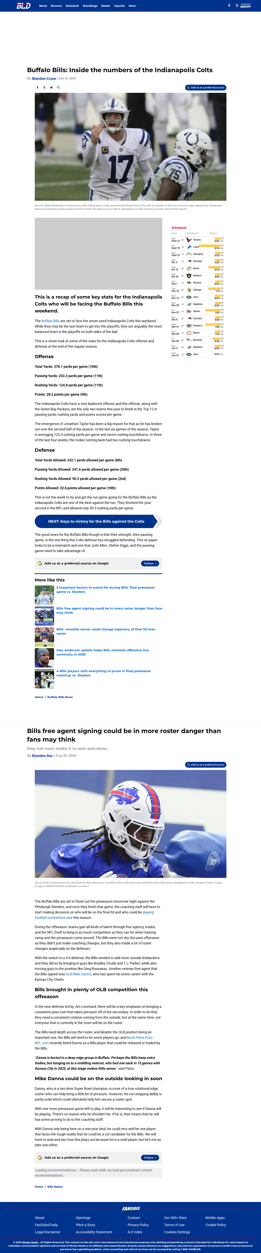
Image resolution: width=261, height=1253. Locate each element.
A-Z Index (135, 1232)
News (43, 6)
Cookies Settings (177, 1232)
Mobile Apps (215, 1218)
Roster (105, 6)
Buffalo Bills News (60, 697)
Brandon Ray (42, 755)
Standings (90, 6)
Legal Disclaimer (47, 1232)
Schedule (72, 6)
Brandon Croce (44, 78)
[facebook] (229, 5)
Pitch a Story (85, 1225)
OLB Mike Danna (78, 974)
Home (39, 697)
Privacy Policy (138, 1225)
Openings (83, 1218)
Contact (134, 1218)
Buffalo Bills (51, 321)
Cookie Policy (216, 1225)
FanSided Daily (46, 1225)
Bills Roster (55, 1186)
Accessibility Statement (94, 1232)
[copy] (58, 87)
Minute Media (30, 1242)
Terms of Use (174, 1225)
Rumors (56, 6)
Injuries (119, 6)
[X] (237, 5)
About (39, 1218)
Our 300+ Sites (175, 1218)
